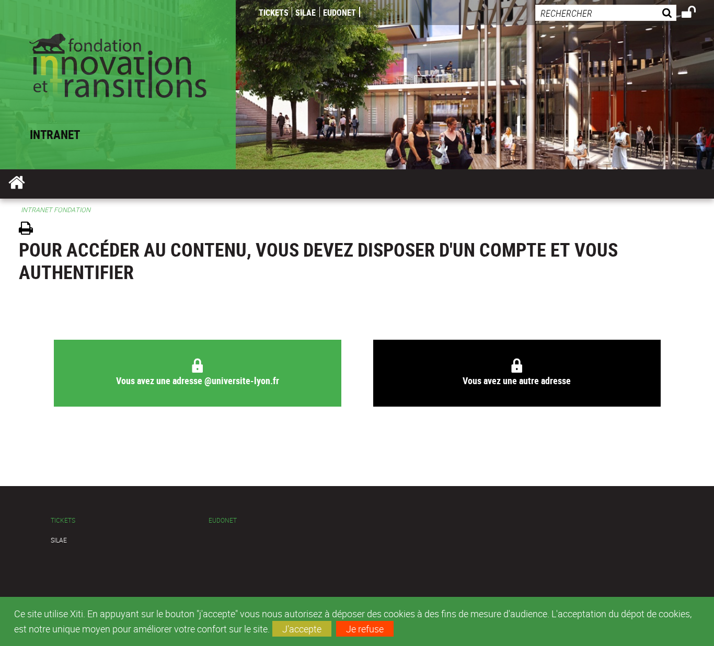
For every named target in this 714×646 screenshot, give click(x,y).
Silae (305, 12)
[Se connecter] (695, 14)
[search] (605, 13)
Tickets (274, 12)
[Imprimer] (29, 229)
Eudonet (339, 12)
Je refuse (365, 628)
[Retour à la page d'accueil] (118, 63)
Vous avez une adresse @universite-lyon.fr (197, 380)
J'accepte (301, 628)
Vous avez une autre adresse (517, 380)
